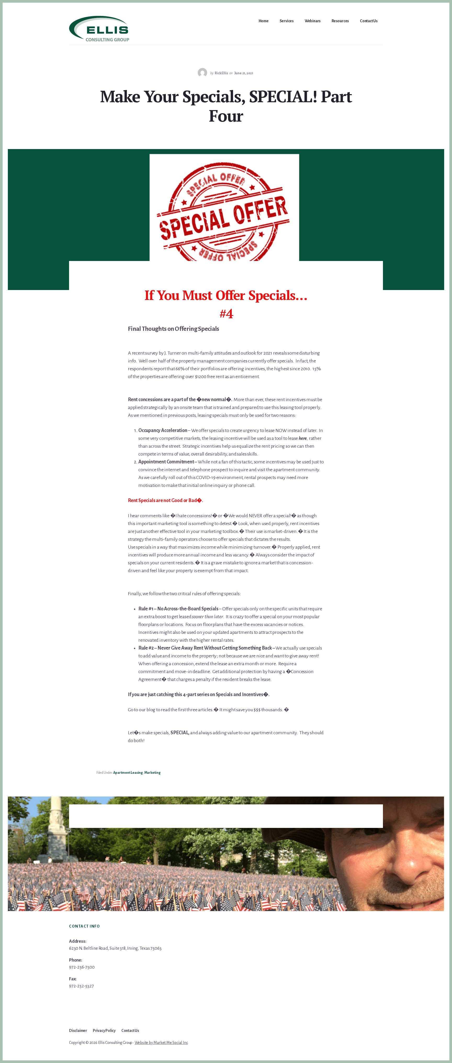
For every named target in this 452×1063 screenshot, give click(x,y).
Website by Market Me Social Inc (161, 1043)
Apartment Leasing (128, 773)
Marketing (152, 773)
